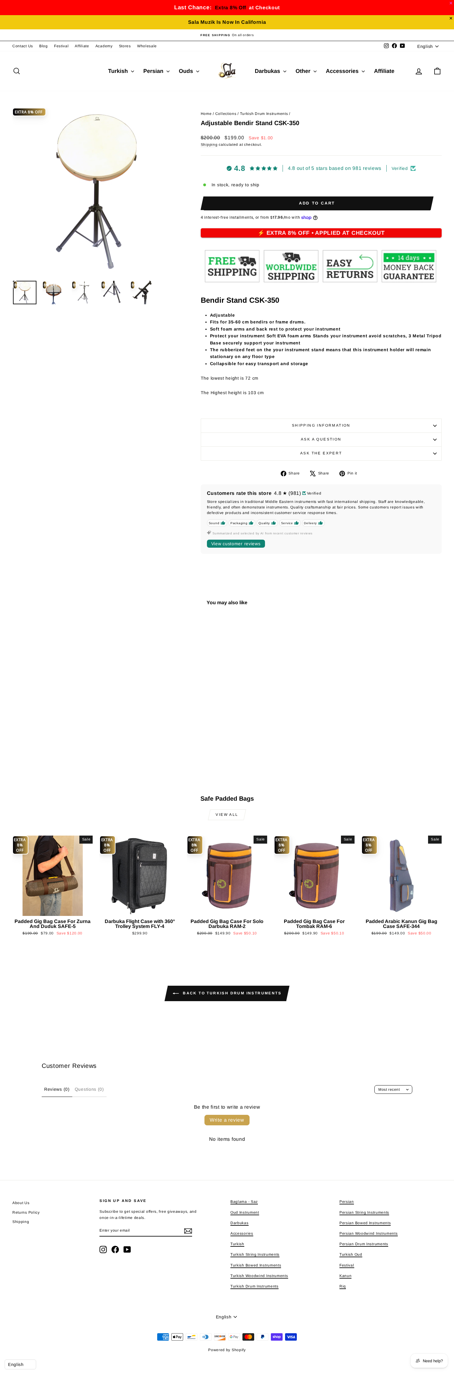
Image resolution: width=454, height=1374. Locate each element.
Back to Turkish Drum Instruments (231, 993)
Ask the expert (321, 453)
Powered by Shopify (227, 1350)
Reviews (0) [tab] (57, 1089)
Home (206, 114)
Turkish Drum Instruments (264, 114)
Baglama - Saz (244, 1201)
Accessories (343, 71)
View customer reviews (236, 543)
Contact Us (22, 46)
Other (304, 71)
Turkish (118, 71)
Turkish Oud (350, 1254)
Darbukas (268, 71)
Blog (43, 46)
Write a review (227, 1120)
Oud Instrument (244, 1212)
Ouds (187, 71)
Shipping (209, 144)
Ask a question (321, 439)
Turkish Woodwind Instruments (259, 1276)
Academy (104, 46)
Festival (61, 46)
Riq (342, 1286)
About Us (21, 1203)
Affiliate (82, 46)
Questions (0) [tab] (89, 1089)
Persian (154, 71)
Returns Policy (26, 1212)
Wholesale (147, 46)
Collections (226, 114)
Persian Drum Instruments (363, 1244)
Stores (125, 46)
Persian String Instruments (364, 1212)
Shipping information (321, 425)
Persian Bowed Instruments (365, 1223)
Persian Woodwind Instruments (368, 1233)
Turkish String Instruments (255, 1254)
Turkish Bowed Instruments (255, 1265)
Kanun (345, 1276)
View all (227, 814)
